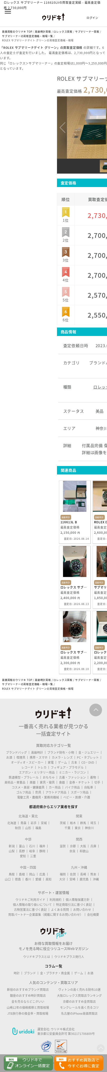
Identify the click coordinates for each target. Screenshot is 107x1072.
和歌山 (84, 851)
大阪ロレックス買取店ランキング (79, 995)
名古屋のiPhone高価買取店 (79, 1013)
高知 (49, 879)
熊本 (93, 874)
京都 (73, 846)
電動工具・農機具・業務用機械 (38, 797)
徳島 (18, 879)
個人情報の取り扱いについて (32, 904)
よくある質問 (60, 909)
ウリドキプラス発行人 (69, 956)
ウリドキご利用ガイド (30, 899)
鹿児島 (84, 879)
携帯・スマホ (39, 757)
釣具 (38, 792)
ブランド (30, 973)
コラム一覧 (53, 965)
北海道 (11, 823)
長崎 (83, 874)
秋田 (18, 828)
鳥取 (12, 874)
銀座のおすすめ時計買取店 (28, 995)
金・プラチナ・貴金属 (55, 973)
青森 (23, 823)
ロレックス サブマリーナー (74, 587)
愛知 (23, 856)
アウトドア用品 (56, 792)
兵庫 (93, 846)
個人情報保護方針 (78, 899)
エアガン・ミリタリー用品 (37, 772)
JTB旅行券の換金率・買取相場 (27, 1013)
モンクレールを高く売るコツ (79, 1007)
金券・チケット (79, 782)
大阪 (83, 846)
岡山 (32, 874)
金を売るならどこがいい (27, 1001)
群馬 (83, 823)
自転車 (88, 787)
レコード (27, 767)
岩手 (34, 823)
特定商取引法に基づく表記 (74, 904)
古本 (74, 762)
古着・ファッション (72, 777)
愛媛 (38, 879)
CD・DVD (87, 762)
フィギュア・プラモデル (67, 767)
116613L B (68, 522)
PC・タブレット (88, 757)
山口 (8, 879)
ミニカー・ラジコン (72, 772)
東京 (78, 828)
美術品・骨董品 (14, 782)
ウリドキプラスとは (36, 956)
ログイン (92, 18)
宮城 (44, 823)
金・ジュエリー (88, 752)
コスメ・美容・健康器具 (28, 787)
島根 (22, 874)
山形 (28, 828)
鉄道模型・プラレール (24, 777)
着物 (93, 777)
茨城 (63, 823)
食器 (62, 782)
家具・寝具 (47, 782)
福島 (38, 828)
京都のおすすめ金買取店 (79, 1001)
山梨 (12, 851)
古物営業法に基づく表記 (30, 909)
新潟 (12, 846)
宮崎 (72, 879)
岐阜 (32, 851)
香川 (28, 879)
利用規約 (55, 899)
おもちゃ (49, 777)
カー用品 (55, 787)
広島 (42, 874)
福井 (42, 846)
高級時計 (37, 752)
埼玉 (93, 823)
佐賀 (73, 874)
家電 (51, 762)
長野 (22, 851)
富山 (22, 846)
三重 (33, 856)
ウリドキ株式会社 (63, 1029)
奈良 (72, 851)
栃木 (73, 823)
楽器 (33, 782)
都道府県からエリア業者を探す (53, 806)
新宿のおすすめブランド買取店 (28, 989)
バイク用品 (72, 787)
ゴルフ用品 (23, 792)
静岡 (42, 851)
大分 (62, 879)
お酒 (9, 757)
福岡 (63, 874)
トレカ (42, 767)
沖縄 (96, 879)
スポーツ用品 (80, 792)
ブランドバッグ (16, 752)
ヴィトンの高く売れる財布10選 (79, 989)
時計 (17, 973)
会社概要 (93, 914)
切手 (97, 782)
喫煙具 (20, 757)
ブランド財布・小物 (60, 752)
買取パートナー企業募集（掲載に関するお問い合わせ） (45, 914)
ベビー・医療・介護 (76, 797)
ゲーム (62, 762)
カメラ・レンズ (62, 757)
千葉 (67, 828)
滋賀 (63, 846)
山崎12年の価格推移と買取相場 (28, 1007)
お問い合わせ (82, 909)
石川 (32, 846)
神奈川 (89, 828)
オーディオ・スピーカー (27, 762)
